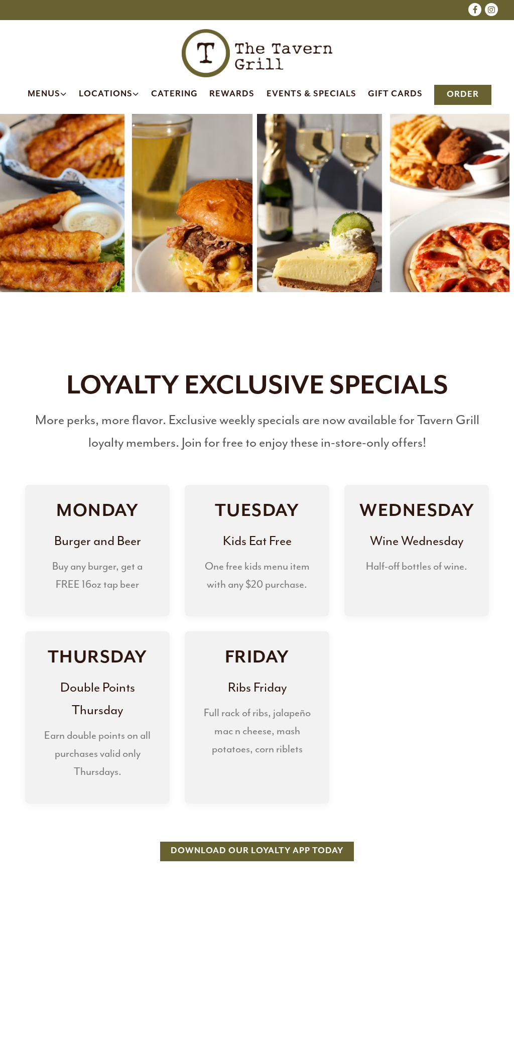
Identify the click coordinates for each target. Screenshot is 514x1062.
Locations (109, 94)
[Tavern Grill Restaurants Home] (257, 52)
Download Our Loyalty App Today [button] (257, 851)
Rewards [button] (231, 94)
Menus (47, 94)
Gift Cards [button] (395, 94)
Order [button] (463, 94)
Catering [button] (174, 94)
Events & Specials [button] (311, 94)
